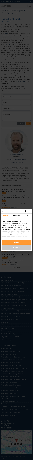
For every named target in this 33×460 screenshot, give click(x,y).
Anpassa (15, 247)
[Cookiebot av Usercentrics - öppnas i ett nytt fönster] (24, 211)
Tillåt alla (16, 242)
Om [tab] (27, 215)
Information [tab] (16, 215)
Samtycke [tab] (6, 215)
